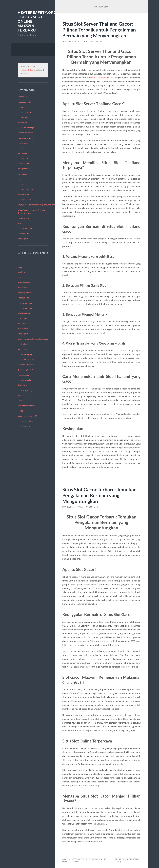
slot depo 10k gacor (26, 364)
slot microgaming (25, 380)
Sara (80, 507)
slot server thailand (26, 359)
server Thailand (99, 77)
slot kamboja (23, 143)
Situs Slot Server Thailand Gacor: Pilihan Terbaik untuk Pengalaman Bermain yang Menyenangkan (99, 29)
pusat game (22, 349)
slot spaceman (23, 375)
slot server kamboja (26, 127)
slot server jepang (25, 354)
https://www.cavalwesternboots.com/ (33, 339)
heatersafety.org (28, 70)
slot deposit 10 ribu (25, 421)
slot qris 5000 (23, 97)
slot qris (21, 148)
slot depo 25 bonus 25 (27, 189)
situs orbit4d (23, 318)
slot (19, 431)
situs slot (114, 539)
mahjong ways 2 (24, 292)
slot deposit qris (24, 102)
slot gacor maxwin (25, 112)
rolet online (22, 395)
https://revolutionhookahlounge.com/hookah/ (36, 205)
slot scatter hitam (25, 228)
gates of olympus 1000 (27, 370)
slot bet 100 (23, 117)
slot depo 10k (23, 158)
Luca (85, 41)
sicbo (20, 400)
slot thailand (23, 344)
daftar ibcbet (23, 385)
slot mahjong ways (25, 138)
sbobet (20, 179)
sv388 (20, 411)
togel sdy (21, 272)
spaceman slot (23, 218)
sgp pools (21, 277)
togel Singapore (24, 282)
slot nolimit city (24, 426)
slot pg (20, 107)
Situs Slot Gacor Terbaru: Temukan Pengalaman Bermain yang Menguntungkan (99, 495)
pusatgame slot (24, 168)
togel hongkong (24, 313)
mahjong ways (23, 194)
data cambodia (24, 287)
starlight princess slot (26, 406)
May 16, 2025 (68, 507)
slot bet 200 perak (25, 132)
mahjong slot (23, 239)
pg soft (20, 223)
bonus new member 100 (27, 416)
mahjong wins (23, 122)
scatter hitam (23, 163)
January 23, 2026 (71, 41)
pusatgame (22, 153)
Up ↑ (119, 862)
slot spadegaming (25, 390)
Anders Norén (132, 859)
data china (22, 323)
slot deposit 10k (24, 199)
